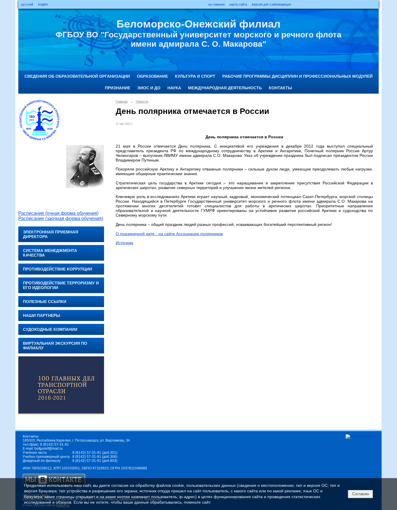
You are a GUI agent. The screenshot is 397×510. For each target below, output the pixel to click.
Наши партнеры (41, 315)
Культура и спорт (195, 76)
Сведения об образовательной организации (77, 76)
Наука (174, 88)
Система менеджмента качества (50, 252)
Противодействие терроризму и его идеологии (61, 285)
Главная (122, 101)
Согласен (360, 494)
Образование (152, 76)
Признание (117, 88)
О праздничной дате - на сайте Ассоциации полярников (169, 233)
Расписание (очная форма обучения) (58, 213)
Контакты (280, 88)
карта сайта (238, 4)
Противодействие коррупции (57, 269)
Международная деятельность (225, 88)
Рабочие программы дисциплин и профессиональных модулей (297, 76)
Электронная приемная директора (50, 234)
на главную (216, 4)
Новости (142, 101)
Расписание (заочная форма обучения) (60, 218)
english (43, 4)
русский (27, 4)
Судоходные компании (50, 329)
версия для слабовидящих (271, 4)
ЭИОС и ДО (148, 88)
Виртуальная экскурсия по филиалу (55, 345)
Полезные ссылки (44, 301)
